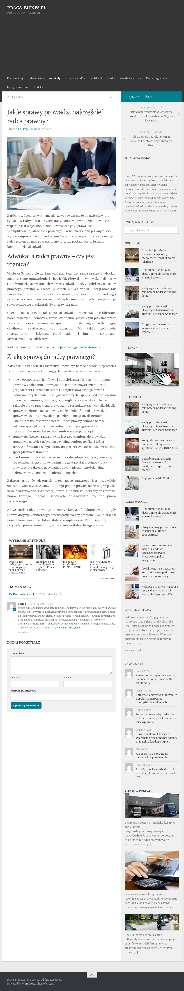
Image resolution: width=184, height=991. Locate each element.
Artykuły (54, 78)
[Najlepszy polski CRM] (132, 483)
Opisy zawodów (75, 78)
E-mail (68, 677)
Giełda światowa (130, 78)
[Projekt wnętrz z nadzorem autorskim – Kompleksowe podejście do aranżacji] (132, 573)
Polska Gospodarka (103, 78)
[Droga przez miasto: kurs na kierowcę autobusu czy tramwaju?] (132, 329)
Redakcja (22, 129)
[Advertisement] (92, 47)
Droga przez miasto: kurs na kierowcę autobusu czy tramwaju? (159, 328)
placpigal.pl (163, 621)
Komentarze (23, 594)
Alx (51, 983)
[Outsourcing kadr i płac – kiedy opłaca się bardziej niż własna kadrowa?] (132, 275)
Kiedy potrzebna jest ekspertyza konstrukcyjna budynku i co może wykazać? (159, 309)
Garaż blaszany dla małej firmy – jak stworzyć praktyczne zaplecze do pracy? (157, 464)
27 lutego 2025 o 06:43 (41, 603)
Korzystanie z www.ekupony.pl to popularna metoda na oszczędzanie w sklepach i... (156, 698)
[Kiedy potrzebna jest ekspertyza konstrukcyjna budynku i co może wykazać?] (132, 311)
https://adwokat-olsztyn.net (64, 627)
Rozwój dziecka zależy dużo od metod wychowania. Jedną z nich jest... (156, 773)
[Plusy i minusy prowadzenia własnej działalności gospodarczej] (132, 532)
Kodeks (38, 87)
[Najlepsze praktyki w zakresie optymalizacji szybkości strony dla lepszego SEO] (132, 591)
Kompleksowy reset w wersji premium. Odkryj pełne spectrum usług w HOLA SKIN (160, 444)
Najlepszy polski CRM (155, 478)
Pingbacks (52, 594)
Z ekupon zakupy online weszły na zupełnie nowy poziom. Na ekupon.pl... (155, 679)
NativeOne (61, 579)
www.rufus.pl (133, 650)
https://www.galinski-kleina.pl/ (78, 347)
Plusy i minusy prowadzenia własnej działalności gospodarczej (159, 530)
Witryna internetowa (23, 690)
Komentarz (17, 653)
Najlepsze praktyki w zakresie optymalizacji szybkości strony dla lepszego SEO (160, 590)
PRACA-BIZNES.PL (26, 7)
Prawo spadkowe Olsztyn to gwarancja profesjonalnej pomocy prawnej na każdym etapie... (156, 737)
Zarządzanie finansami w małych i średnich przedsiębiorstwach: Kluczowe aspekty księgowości (157, 552)
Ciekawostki (132, 643)
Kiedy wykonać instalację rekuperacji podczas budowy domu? (159, 291)
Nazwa (16, 677)
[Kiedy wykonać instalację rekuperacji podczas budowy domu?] (132, 293)
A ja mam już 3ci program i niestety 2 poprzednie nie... (152, 755)
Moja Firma (36, 78)
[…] (152, 844)
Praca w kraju (15, 78)
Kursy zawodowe (18, 87)
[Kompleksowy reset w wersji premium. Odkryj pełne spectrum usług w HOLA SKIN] (132, 445)
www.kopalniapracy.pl (157, 638)
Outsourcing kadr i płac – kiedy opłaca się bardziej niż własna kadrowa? (159, 273)
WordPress (28, 983)
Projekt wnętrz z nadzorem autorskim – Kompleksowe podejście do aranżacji (158, 572)
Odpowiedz (24, 632)
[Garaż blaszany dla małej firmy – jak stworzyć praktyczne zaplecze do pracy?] (132, 463)
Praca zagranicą (156, 78)
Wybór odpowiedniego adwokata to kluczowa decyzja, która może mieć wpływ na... (156, 718)
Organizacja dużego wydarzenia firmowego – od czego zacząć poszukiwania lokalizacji (158, 255)
